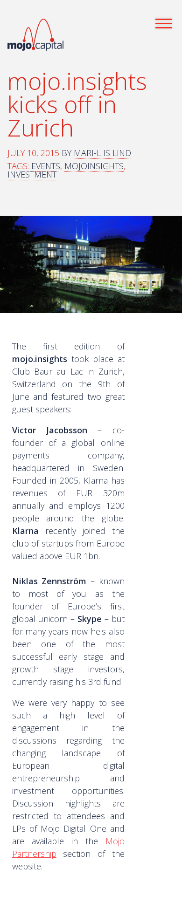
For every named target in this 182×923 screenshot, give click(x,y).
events (45, 165)
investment (31, 174)
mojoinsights (94, 165)
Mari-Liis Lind (102, 152)
